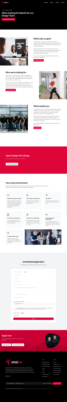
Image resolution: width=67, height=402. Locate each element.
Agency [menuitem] (51, 2)
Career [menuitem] (63, 2)
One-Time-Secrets (57, 372)
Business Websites (46, 364)
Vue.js (43, 370)
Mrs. (20, 272)
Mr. (16, 272)
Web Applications (45, 362)
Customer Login (57, 383)
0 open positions (6, 344)
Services (43, 359)
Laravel (43, 368)
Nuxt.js (43, 372)
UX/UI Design (44, 376)
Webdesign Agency (44, 388)
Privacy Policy (21, 308)
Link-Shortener (56, 374)
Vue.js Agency (40, 388)
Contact (55, 362)
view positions (37, 127)
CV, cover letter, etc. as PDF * (19, 301)
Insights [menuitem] (57, 2)
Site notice (49, 383)
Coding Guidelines (57, 368)
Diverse (25, 272)
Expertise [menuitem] (46, 2)
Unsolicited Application (12, 164)
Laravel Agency (28, 388)
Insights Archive (56, 364)
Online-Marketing (45, 374)
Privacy (44, 383)
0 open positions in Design (8, 19)
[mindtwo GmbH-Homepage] (4, 2)
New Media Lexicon (57, 366)
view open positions (38, 60)
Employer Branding (46, 366)
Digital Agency (24, 388)
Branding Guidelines (57, 370)
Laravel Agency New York (34, 388)
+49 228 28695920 (10, 383)
